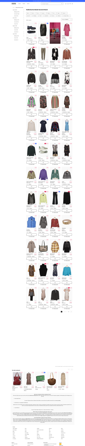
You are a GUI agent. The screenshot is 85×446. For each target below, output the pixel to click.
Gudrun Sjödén (27, 434)
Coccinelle (48, 415)
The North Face (63, 432)
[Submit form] (62, 4)
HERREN (24, 3)
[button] (18, 10)
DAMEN (19, 3)
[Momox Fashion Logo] (14, 4)
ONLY (50, 431)
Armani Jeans (35, 413)
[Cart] (72, 4)
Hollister (38, 428)
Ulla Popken (62, 435)
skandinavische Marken (24, 419)
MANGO (38, 434)
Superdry (62, 431)
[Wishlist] (70, 4)
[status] (28, 20)
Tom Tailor (62, 434)
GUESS (26, 435)
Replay (42, 415)
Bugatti (14, 432)
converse (14, 435)
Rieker (62, 428)
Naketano (50, 428)
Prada (13, 413)
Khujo (38, 431)
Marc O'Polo (38, 437)
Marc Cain (38, 435)
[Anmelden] (68, 4)
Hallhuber (26, 437)
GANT (26, 431)
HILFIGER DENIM (27, 438)
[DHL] (60, 444)
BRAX (13, 431)
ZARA (62, 438)
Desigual (14, 437)
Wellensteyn (62, 437)
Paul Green (50, 434)
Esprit (25, 428)
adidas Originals (15, 428)
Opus (49, 432)
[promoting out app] (55, 33)
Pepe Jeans (50, 435)
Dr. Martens (14, 438)
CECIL (13, 434)
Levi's (37, 432)
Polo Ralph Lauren (51, 437)
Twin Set (44, 415)
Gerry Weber (26, 432)
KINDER (28, 3)
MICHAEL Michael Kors (40, 438)
